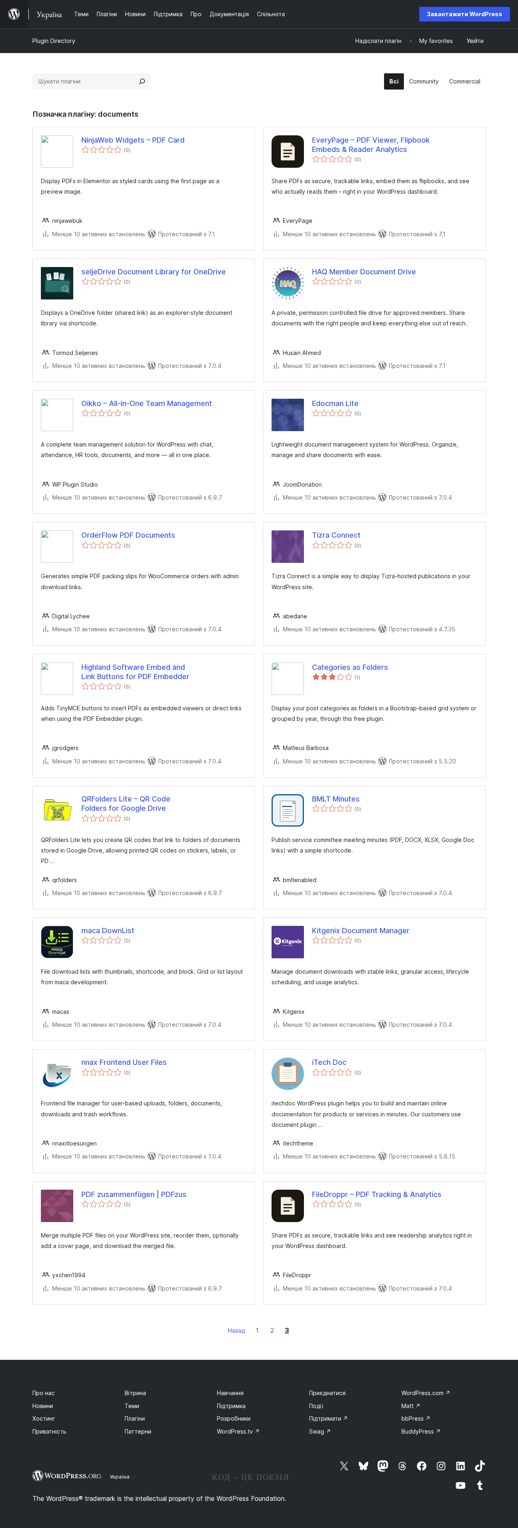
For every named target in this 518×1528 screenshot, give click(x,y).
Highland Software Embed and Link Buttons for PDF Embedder (135, 672)
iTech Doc (329, 1062)
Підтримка (231, 1405)
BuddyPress (421, 1431)
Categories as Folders (350, 667)
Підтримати (328, 1418)
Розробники (234, 1418)
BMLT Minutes (336, 799)
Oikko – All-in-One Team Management (146, 403)
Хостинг (43, 1418)
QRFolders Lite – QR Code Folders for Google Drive (125, 803)
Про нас (43, 1392)
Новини (42, 1405)
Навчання (230, 1392)
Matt (410, 1405)
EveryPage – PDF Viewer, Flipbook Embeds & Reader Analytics (371, 145)
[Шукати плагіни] (142, 81)
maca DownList (107, 930)
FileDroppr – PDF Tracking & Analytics (377, 1194)
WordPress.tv (238, 1431)
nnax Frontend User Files (124, 1062)
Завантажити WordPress (464, 14)
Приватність (49, 1431)
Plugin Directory (53, 40)
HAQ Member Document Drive (364, 271)
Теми (132, 1405)
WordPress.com (425, 1392)
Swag (320, 1431)
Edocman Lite (335, 403)
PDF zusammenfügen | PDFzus (134, 1194)
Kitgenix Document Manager (361, 930)
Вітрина (135, 1392)
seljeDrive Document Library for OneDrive (153, 271)
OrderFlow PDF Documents (128, 535)
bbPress (416, 1418)
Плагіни (135, 1418)
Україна (120, 1476)
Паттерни (138, 1431)
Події (316, 1405)
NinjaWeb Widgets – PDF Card (133, 140)
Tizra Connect (336, 535)
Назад (236, 1330)
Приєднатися (327, 1392)
